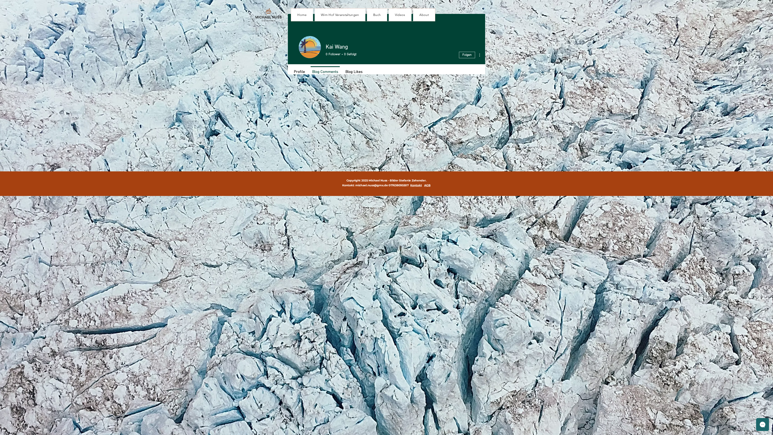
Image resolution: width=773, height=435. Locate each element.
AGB (427, 185)
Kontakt (416, 185)
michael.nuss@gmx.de (371, 185)
